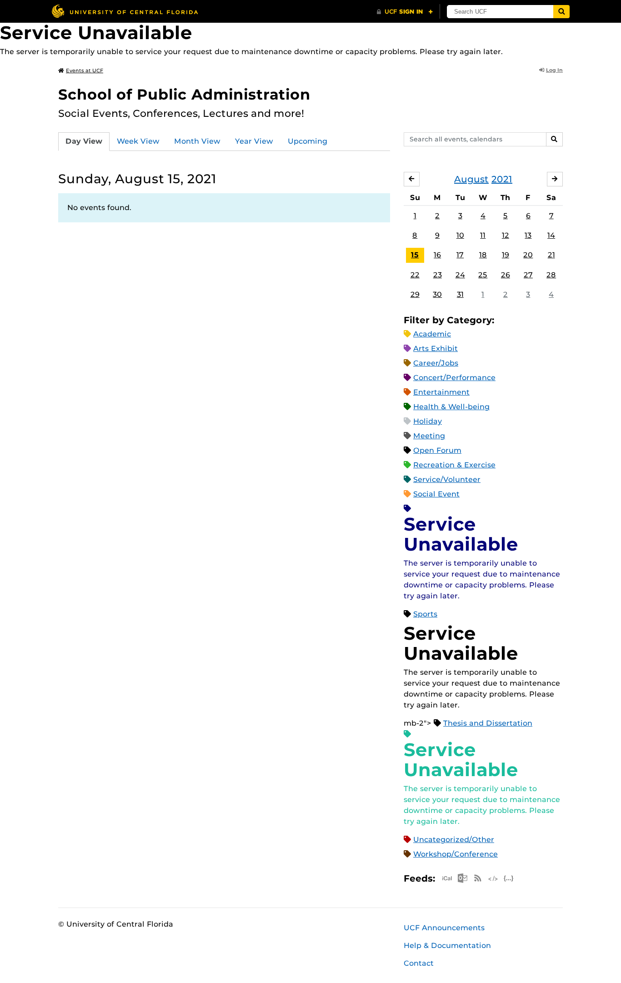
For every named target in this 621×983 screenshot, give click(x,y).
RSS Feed (478, 878)
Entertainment (441, 392)
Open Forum (437, 450)
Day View (83, 141)
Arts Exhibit (435, 348)
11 (483, 235)
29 (415, 294)
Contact (419, 963)
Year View (254, 141)
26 (505, 275)
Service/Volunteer (447, 479)
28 (551, 275)
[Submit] (561, 11)
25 (482, 275)
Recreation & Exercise (454, 465)
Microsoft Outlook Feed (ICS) (462, 878)
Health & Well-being (451, 406)
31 (460, 294)
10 (460, 235)
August (471, 179)
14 (551, 235)
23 (437, 275)
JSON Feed (508, 878)
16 (437, 255)
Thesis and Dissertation (487, 723)
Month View (197, 141)
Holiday (427, 421)
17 (460, 255)
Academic (432, 334)
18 (483, 255)
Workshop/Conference (455, 854)
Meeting (429, 435)
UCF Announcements (444, 927)
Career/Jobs (435, 363)
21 (551, 255)
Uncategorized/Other (453, 839)
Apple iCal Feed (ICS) (447, 878)
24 (460, 275)
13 (528, 235)
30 (437, 294)
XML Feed (493, 878)
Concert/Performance (454, 377)
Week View (138, 141)
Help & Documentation (447, 945)
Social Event (436, 494)
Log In (554, 70)
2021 (501, 179)
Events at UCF (84, 70)
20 (528, 255)
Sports (425, 614)
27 (528, 275)
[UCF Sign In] (404, 12)
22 (415, 275)
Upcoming (307, 141)
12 (505, 235)
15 (415, 255)
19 (505, 255)
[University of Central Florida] (124, 11)
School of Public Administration (184, 94)
